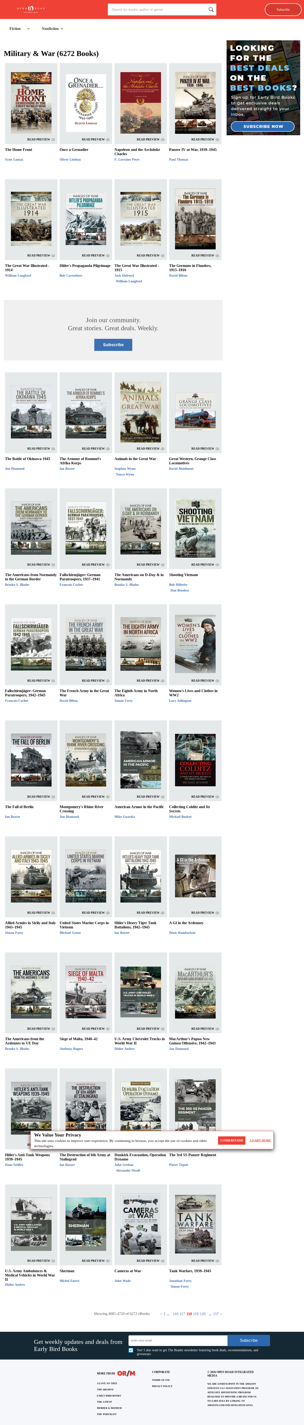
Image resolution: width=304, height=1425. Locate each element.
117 (182, 1314)
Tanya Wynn (125, 474)
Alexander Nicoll (128, 1170)
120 (202, 1314)
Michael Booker (180, 817)
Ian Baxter (67, 468)
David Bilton (178, 275)
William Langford (18, 275)
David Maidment (181, 468)
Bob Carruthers (71, 275)
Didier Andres (124, 1049)
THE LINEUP (104, 1402)
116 (175, 1314)
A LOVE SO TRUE (107, 1383)
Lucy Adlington (180, 701)
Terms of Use (161, 1380)
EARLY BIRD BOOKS (109, 1395)
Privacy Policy (162, 1386)
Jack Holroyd (124, 275)
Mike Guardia (124, 817)
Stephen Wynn (125, 468)
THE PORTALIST (107, 1414)
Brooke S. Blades (17, 585)
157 (216, 1314)
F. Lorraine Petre (126, 159)
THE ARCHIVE (105, 1389)
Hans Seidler (14, 1165)
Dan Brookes (180, 590)
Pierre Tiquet (178, 1165)
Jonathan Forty (180, 1281)
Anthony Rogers (71, 1049)
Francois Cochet (71, 585)
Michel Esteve (69, 1281)
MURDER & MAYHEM (109, 1408)
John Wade (122, 1281)
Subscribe (283, 9)
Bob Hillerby (178, 585)
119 (196, 1314)
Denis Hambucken (182, 933)
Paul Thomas (178, 159)
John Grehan (123, 1165)
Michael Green (70, 933)
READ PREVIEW (38, 139)
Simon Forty (123, 701)
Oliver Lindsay (70, 159)
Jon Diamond (14, 468)
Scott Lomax (14, 159)
